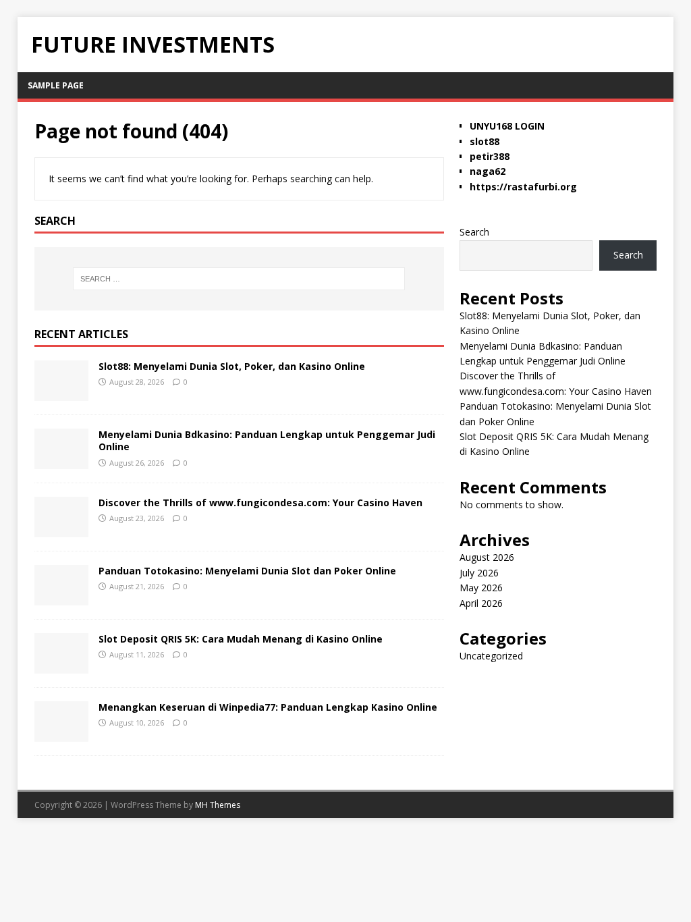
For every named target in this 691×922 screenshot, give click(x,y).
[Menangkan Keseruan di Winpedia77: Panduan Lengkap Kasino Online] (61, 734)
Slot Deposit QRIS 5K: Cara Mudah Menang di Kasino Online (241, 638)
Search (474, 231)
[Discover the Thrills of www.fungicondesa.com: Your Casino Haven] (61, 529)
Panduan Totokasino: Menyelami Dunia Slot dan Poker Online (247, 570)
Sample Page (56, 85)
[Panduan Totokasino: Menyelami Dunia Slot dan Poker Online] (61, 597)
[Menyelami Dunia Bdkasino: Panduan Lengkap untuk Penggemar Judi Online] (61, 461)
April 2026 (481, 603)
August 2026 (487, 557)
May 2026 (481, 587)
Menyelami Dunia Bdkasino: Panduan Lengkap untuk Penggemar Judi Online (267, 440)
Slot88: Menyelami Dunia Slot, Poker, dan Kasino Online (232, 366)
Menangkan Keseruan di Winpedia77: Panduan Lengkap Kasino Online (268, 707)
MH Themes (217, 805)
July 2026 (479, 572)
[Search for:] (239, 278)
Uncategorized (491, 655)
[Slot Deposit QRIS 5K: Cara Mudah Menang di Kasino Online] (61, 665)
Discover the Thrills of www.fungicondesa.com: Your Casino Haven (260, 502)
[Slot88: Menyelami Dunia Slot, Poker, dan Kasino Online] (61, 393)
